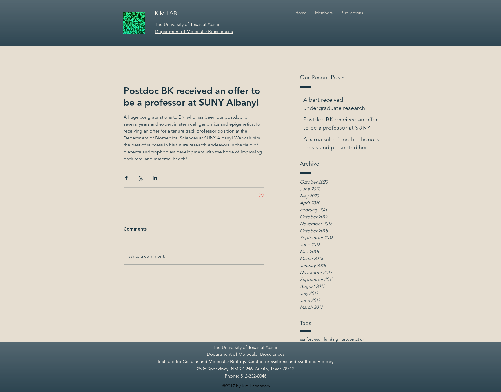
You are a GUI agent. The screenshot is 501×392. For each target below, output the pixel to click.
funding (331, 339)
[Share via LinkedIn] (154, 178)
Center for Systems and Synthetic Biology (290, 361)
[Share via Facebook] (126, 178)
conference (310, 339)
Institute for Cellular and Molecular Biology (202, 361)
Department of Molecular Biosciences (246, 354)
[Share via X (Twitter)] (140, 178)
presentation (353, 339)
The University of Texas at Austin (246, 347)
